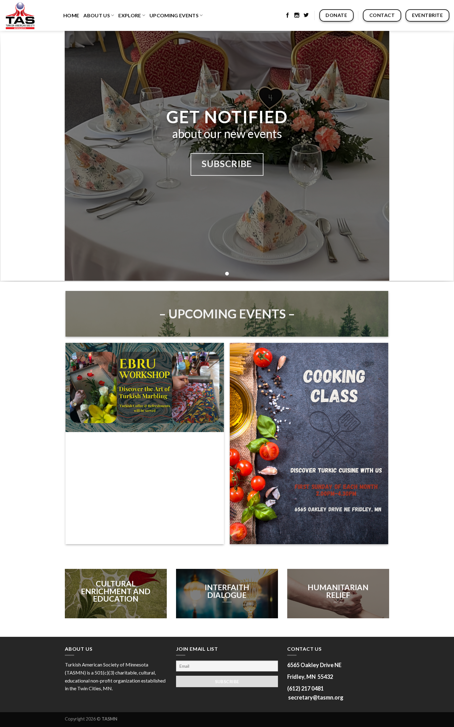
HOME (71, 15)
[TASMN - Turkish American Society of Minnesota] (29, 15)
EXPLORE (129, 15)
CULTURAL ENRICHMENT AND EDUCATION (115, 591)
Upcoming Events (174, 15)
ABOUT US (96, 15)
